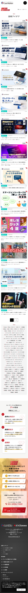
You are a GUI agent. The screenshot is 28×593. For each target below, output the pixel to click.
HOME (20, 9)
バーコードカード (13, 355)
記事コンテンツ (4, 545)
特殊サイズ (7, 382)
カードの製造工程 (11, 340)
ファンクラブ (21, 357)
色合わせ (12, 388)
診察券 (5, 390)
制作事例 (3, 556)
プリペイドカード (19, 359)
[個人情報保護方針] (8, 587)
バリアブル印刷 (21, 355)
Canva (5, 327)
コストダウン (21, 346)
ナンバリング (7, 354)
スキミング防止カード (10, 350)
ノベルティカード (20, 354)
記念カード (18, 388)
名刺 (18, 375)
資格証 (12, 392)
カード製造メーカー (11, 342)
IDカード (18, 327)
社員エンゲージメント (9, 384)
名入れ (14, 375)
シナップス (7, 348)
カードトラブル (14, 338)
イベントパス (8, 332)
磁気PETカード (14, 382)
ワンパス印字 (20, 367)
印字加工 (14, 373)
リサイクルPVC (8, 367)
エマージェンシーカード (18, 332)
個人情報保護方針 (6, 578)
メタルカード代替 (10, 365)
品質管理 (22, 375)
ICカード (13, 327)
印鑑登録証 (19, 373)
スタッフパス (19, 350)
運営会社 (4, 574)
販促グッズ (18, 390)
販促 (13, 390)
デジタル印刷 (7, 352)
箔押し (7, 386)
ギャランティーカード (9, 344)
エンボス (6, 334)
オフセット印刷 (20, 334)
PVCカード (22, 329)
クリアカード (7, 346)
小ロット (6, 378)
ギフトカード (19, 342)
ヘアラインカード (18, 361)
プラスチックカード (10, 359)
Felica (9, 327)
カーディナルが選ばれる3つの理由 (8, 559)
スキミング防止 (20, 348)
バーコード (6, 355)
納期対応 (12, 386)
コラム (4, 552)
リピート (15, 367)
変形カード (20, 377)
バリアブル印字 (7, 357)
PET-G (12, 329)
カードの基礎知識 (5, 564)
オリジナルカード (10, 336)
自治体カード (6, 388)
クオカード (17, 344)
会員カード (11, 369)
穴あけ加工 (21, 384)
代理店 (6, 369)
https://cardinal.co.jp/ (13, 536)
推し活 (10, 378)
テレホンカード (14, 352)
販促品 (23, 390)
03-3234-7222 (15, 503)
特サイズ (20, 380)
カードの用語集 (4, 567)
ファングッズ (14, 357)
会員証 (22, 369)
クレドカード (14, 346)
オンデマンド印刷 (18, 336)
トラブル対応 (21, 352)
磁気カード (21, 382)
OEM (8, 329)
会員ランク (17, 369)
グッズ (22, 344)
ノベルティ (13, 354)
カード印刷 (18, 340)
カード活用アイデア (7, 550)
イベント (14, 331)
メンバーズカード (18, 365)
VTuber (9, 331)
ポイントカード (10, 363)
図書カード (8, 377)
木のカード (9, 380)
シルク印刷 (13, 348)
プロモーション (10, 361)
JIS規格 (23, 327)
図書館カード (14, 377)
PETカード (17, 329)
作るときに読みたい (9, 371)
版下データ (14, 380)
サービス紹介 (5, 554)
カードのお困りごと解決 (8, 548)
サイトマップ (5, 576)
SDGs (6, 331)
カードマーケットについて (7, 572)
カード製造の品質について (7, 562)
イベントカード (20, 331)
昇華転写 (22, 378)
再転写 (22, 371)
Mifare (5, 329)
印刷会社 (9, 373)
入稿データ (17, 371)
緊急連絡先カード (18, 386)
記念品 (23, 388)
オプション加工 (13, 334)
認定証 (9, 390)
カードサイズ (7, 338)
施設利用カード (16, 378)
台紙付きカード (8, 375)
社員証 (16, 384)
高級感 (16, 392)
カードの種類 (21, 338)
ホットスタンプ (18, 363)
